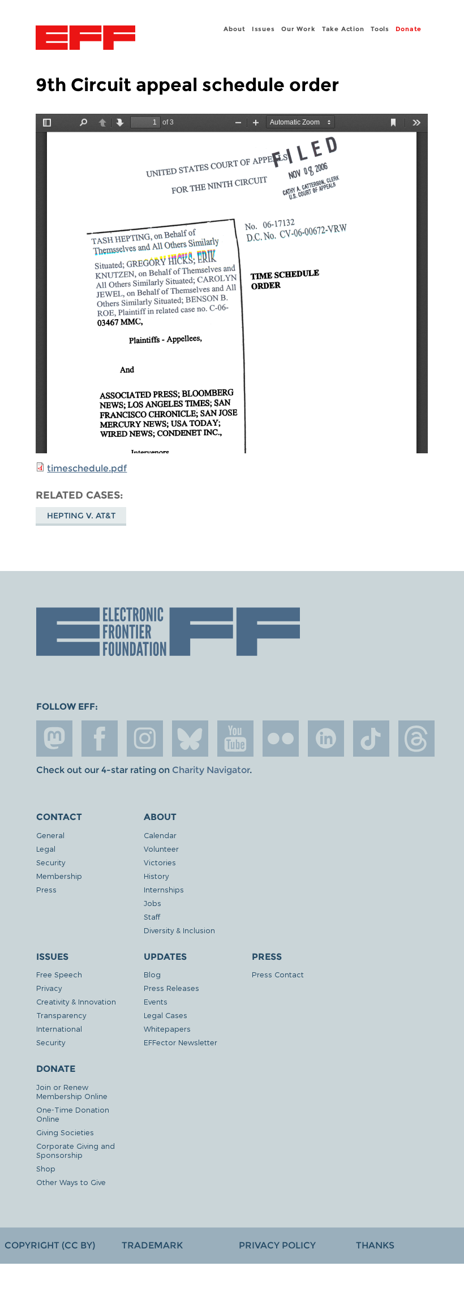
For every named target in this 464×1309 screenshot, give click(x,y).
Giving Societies (65, 1132)
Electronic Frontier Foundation (85, 39)
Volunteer (161, 848)
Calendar (160, 835)
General (50, 835)
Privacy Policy (277, 1245)
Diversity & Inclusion (179, 930)
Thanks (375, 1245)
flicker (281, 738)
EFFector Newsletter (180, 1042)
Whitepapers (167, 1028)
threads (416, 738)
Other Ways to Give (71, 1182)
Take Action (343, 29)
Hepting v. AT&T (81, 515)
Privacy (49, 988)
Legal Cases (165, 1015)
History (156, 876)
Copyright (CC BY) (50, 1245)
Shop (45, 1168)
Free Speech (59, 974)
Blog (152, 974)
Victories (160, 862)
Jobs (152, 903)
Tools (380, 29)
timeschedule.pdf (87, 468)
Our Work (298, 29)
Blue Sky (190, 738)
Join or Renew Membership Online (72, 1091)
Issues (263, 29)
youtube (235, 738)
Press (46, 889)
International (59, 1028)
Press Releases (171, 988)
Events (155, 1001)
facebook (99, 738)
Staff (152, 916)
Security (50, 862)
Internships (164, 889)
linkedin (326, 738)
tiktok (371, 738)
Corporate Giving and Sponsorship (75, 1150)
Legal (45, 848)
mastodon (54, 738)
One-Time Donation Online (72, 1114)
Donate (409, 29)
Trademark (152, 1245)
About (234, 29)
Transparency (61, 1015)
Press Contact (278, 974)
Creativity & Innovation (76, 1001)
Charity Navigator (211, 770)
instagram (145, 738)
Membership (59, 876)
